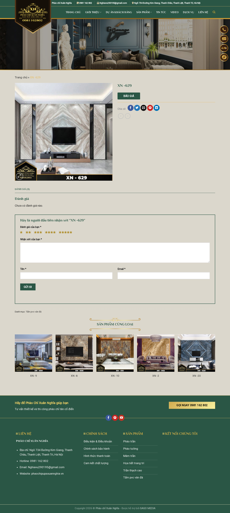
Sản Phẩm (143, 12)
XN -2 (155, 375)
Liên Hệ (203, 12)
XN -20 (196, 375)
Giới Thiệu (92, 12)
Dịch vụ (188, 12)
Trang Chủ (73, 12)
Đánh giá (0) (22, 189)
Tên (23, 268)
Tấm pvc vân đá (33, 311)
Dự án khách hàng (119, 12)
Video (175, 12)
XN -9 (33, 375)
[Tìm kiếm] (214, 12)
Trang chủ (21, 77)
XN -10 (115, 375)
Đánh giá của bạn (30, 227)
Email (121, 268)
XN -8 (74, 375)
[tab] (22, 189)
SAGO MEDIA (147, 508)
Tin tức (161, 12)
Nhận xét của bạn (31, 239)
